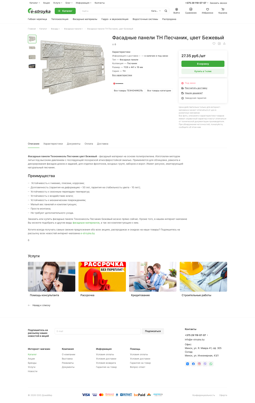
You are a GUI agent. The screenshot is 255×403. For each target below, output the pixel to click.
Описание (33, 143)
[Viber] (205, 363)
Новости (32, 371)
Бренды (32, 363)
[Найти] (166, 11)
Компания (68, 349)
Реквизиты (68, 363)
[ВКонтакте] (187, 363)
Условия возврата (106, 363)
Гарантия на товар (106, 367)
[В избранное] (214, 43)
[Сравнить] (219, 43)
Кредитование (140, 295)
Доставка (102, 143)
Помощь (135, 349)
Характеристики (53, 143)
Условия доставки (106, 358)
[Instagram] (199, 363)
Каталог (32, 354)
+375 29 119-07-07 (195, 3)
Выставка (67, 358)
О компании (68, 354)
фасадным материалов (86, 222)
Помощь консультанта (44, 295)
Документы (73, 143)
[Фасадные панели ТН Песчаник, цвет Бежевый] (72, 69)
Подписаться (153, 331)
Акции (31, 358)
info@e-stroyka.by (195, 339)
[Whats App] (211, 363)
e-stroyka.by (87, 233)
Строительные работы (196, 295)
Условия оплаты (105, 354)
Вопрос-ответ (137, 367)
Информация (104, 349)
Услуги (31, 367)
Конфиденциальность (203, 395)
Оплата (89, 143)
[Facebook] (193, 363)
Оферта (223, 395)
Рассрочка (87, 295)
